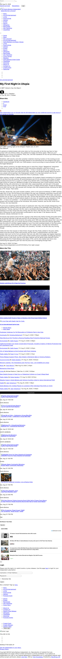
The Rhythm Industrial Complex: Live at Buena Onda (17, 482)
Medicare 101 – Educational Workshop (12, 426)
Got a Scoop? (11, 11)
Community (3, 335)
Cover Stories (7, 56)
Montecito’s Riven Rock (7, 368)
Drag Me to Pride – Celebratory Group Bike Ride (15, 416)
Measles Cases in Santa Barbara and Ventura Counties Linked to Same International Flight (27, 380)
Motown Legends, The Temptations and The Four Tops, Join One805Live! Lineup (24, 362)
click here (24, 657)
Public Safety (4, 354)
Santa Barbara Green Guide (11, 59)
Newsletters (15, 6)
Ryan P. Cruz (14, 354)
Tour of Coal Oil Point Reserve (10, 406)
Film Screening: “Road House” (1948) (12, 511)
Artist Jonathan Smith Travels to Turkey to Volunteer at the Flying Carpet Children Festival (23, 318)
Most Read (6, 329)
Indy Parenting (7, 28)
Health (2, 383)
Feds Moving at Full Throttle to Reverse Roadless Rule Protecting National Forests (25, 338)
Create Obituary (8, 625)
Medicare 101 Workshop (8, 436)
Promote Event (7, 596)
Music (2, 365)
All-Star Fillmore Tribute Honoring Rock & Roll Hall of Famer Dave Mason (23, 501)
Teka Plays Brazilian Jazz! (9, 492)
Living (5, 17)
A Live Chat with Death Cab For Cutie (9, 324)
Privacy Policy (4, 649)
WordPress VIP (55, 657)
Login (23, 6)
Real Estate (6, 26)
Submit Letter (7, 626)
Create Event (7, 67)
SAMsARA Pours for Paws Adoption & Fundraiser (16, 455)
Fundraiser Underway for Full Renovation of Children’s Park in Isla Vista (21, 332)
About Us (6, 64)
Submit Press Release (9, 611)
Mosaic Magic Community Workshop (12, 465)
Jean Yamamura (11, 383)
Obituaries (6, 25)
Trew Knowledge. (38, 657)
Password (3, 576)
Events (5, 21)
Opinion (5, 20)
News (5, 13)
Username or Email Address (8, 573)
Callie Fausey (14, 341)
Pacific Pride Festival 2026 (9, 397)
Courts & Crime (5, 360)
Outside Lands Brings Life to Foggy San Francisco (13, 283)
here (46, 568)
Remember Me (6, 579)
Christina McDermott (15, 335)
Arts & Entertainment (9, 15)
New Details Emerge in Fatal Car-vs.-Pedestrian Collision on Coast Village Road (24, 374)
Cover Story (7, 605)
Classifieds (6, 30)
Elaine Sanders (16, 360)
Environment (4, 341)
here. (16, 585)
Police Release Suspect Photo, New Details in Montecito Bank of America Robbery (25, 357)
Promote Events (8, 617)
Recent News (7, 327)
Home (5, 35)
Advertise (6, 63)
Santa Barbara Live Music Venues (13, 42)
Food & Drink (7, 18)
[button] (31, 535)
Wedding (6, 58)
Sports (5, 23)
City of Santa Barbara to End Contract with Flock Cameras (18, 351)
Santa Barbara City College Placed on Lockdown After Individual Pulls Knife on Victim (26, 386)
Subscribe (4, 11)
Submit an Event (5, 6)
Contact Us (6, 66)
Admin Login (7, 628)
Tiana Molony (10, 365)
